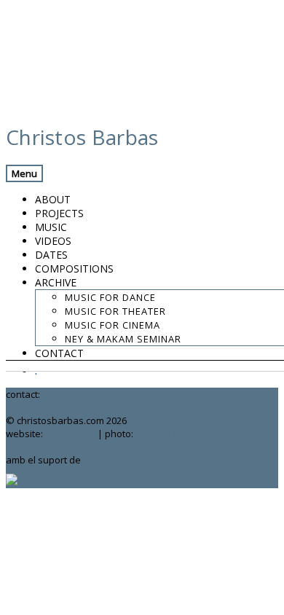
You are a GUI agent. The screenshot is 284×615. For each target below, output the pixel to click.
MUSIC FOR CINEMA (112, 325)
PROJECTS (59, 213)
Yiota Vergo (70, 433)
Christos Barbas (82, 137)
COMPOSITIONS (74, 268)
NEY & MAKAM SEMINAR (123, 338)
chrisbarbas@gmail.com (95, 394)
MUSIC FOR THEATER (115, 311)
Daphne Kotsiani (172, 433)
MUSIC (51, 227)
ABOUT (53, 199)
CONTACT (59, 353)
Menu (24, 173)
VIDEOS (53, 241)
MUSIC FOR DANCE (110, 297)
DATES (51, 255)
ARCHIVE (55, 282)
